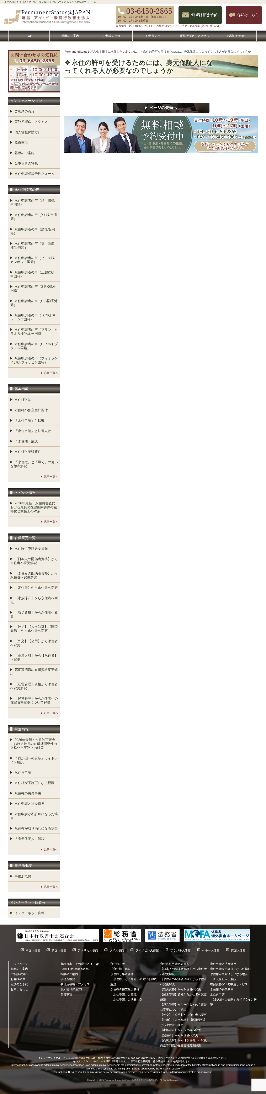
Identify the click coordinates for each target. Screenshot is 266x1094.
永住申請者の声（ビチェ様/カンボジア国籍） (32, 260)
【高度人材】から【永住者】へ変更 (34, 657)
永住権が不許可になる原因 (34, 783)
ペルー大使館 (210, 950)
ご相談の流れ (111, 35)
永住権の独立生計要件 (31, 410)
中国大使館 (33, 950)
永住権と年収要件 (28, 451)
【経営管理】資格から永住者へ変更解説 (34, 686)
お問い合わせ (236, 35)
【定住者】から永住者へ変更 (36, 587)
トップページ (19, 964)
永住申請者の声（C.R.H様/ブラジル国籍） (34, 346)
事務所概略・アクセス (194, 35)
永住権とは (23, 399)
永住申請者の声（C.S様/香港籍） (34, 303)
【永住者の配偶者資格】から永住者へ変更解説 (34, 575)
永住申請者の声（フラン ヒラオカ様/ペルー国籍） (34, 331)
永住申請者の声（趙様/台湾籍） (32, 231)
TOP (29, 35)
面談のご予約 (19, 984)
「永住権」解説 (26, 441)
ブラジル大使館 (180, 950)
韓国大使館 (59, 950)
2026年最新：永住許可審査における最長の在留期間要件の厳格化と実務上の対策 (33, 744)
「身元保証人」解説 (29, 839)
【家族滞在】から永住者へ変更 (34, 600)
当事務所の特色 (26, 163)
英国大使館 (238, 950)
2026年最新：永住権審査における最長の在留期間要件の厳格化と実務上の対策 (33, 507)
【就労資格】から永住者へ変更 (34, 614)
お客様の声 (153, 35)
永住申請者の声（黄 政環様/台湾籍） (32, 245)
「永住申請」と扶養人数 (33, 431)
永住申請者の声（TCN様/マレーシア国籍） (33, 317)
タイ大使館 (117, 950)
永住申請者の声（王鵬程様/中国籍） (32, 274)
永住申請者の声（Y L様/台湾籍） (33, 217)
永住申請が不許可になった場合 (34, 816)
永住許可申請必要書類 (31, 548)
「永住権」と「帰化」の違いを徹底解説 (34, 464)
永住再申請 (23, 772)
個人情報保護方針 (28, 132)
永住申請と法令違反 (29, 803)
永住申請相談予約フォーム (34, 173)
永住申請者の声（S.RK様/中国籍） (33, 288)
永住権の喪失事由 (28, 793)
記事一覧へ (51, 372)
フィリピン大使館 (147, 950)
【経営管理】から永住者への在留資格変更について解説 (34, 700)
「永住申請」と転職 (29, 420)
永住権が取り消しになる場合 (36, 828)
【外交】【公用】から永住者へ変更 (34, 643)
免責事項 (21, 142)
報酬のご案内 (70, 35)
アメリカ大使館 (88, 950)
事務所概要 (23, 876)
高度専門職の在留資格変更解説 (34, 671)
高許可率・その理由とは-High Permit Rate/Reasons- (80, 966)
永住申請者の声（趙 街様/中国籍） (32, 202)
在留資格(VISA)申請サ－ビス (229, 984)
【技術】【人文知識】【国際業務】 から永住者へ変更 (34, 628)
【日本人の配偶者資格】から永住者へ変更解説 (34, 561)
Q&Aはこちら (248, 15)
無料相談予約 (205, 15)
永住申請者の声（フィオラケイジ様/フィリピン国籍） (34, 360)
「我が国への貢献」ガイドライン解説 (34, 760)
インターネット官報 (29, 913)
